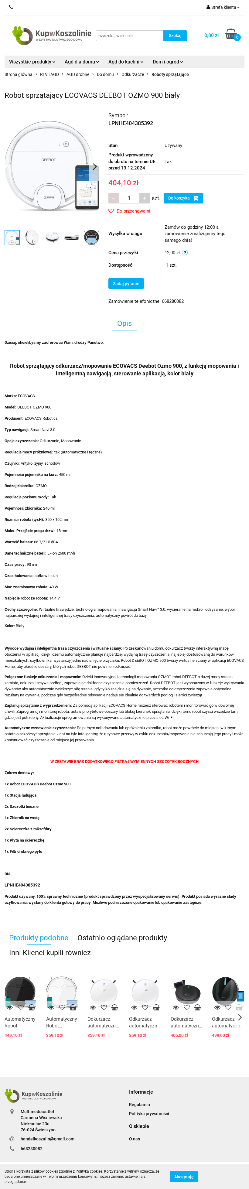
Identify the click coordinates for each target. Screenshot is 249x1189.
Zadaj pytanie (126, 283)
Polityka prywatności (149, 1113)
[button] (141, 1092)
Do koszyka (179, 198)
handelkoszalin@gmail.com (47, 1138)
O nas (134, 1138)
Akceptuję (184, 1176)
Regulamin (139, 1104)
